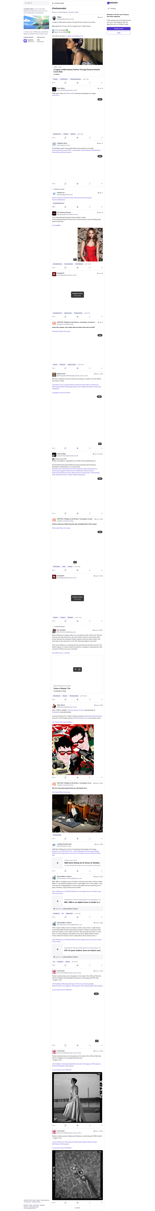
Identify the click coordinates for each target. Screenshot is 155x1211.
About (34, 1200)
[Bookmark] (90, 83)
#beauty (89, 198)
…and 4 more (74, 961)
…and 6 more (80, 134)
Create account (118, 28)
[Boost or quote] (65, 83)
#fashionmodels (69, 198)
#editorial (61, 198)
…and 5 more (77, 566)
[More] (102, 83)
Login (118, 33)
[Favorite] (77, 83)
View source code (33, 1206)
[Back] (52, 3)
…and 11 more (77, 617)
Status (38, 1200)
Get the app (36, 1205)
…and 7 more (87, 264)
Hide (100, 99)
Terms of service (36, 1201)
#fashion (54, 198)
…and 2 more (80, 364)
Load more (77, 1207)
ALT (75, 259)
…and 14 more (83, 696)
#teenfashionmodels (80, 198)
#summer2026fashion (58, 200)
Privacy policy (27, 1201)
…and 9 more (87, 313)
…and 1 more (85, 79)
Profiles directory (45, 1200)
